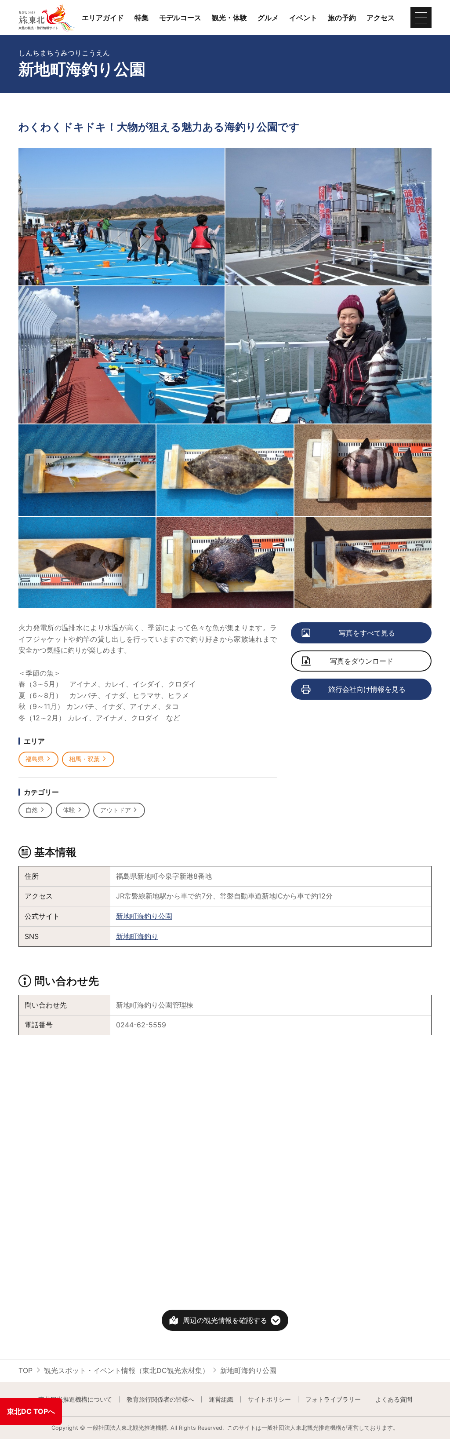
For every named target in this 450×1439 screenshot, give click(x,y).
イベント (303, 17)
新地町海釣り (137, 936)
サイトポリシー (269, 1399)
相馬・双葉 (84, 759)
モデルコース (180, 17)
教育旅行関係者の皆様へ (160, 1399)
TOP (25, 1370)
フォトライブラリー (333, 1399)
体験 (69, 810)
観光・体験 (229, 17)
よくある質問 (393, 1399)
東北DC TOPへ (31, 1411)
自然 (31, 810)
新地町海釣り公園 (144, 916)
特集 (141, 17)
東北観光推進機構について (75, 1399)
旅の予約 (342, 17)
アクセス (381, 17)
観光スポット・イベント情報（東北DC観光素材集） (126, 1370)
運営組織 (221, 1399)
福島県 (34, 759)
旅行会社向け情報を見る (367, 689)
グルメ (268, 17)
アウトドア (115, 810)
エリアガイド (103, 17)
